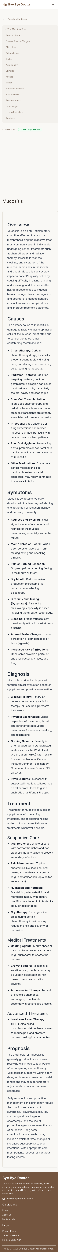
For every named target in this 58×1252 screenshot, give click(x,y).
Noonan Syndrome (15, 88)
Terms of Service (10, 1235)
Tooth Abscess (13, 100)
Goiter (9, 59)
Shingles (10, 71)
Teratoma (10, 118)
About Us (6, 1214)
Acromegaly (12, 65)
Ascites (9, 76)
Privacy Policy (9, 1231)
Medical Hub (8, 1219)
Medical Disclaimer (11, 1240)
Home (5, 1210)
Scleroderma (12, 53)
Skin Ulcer (11, 47)
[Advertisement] (29, 165)
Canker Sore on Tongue (18, 41)
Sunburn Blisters (14, 35)
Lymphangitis (12, 106)
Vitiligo (9, 82)
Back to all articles (17, 19)
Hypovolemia (12, 94)
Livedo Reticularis (14, 112)
